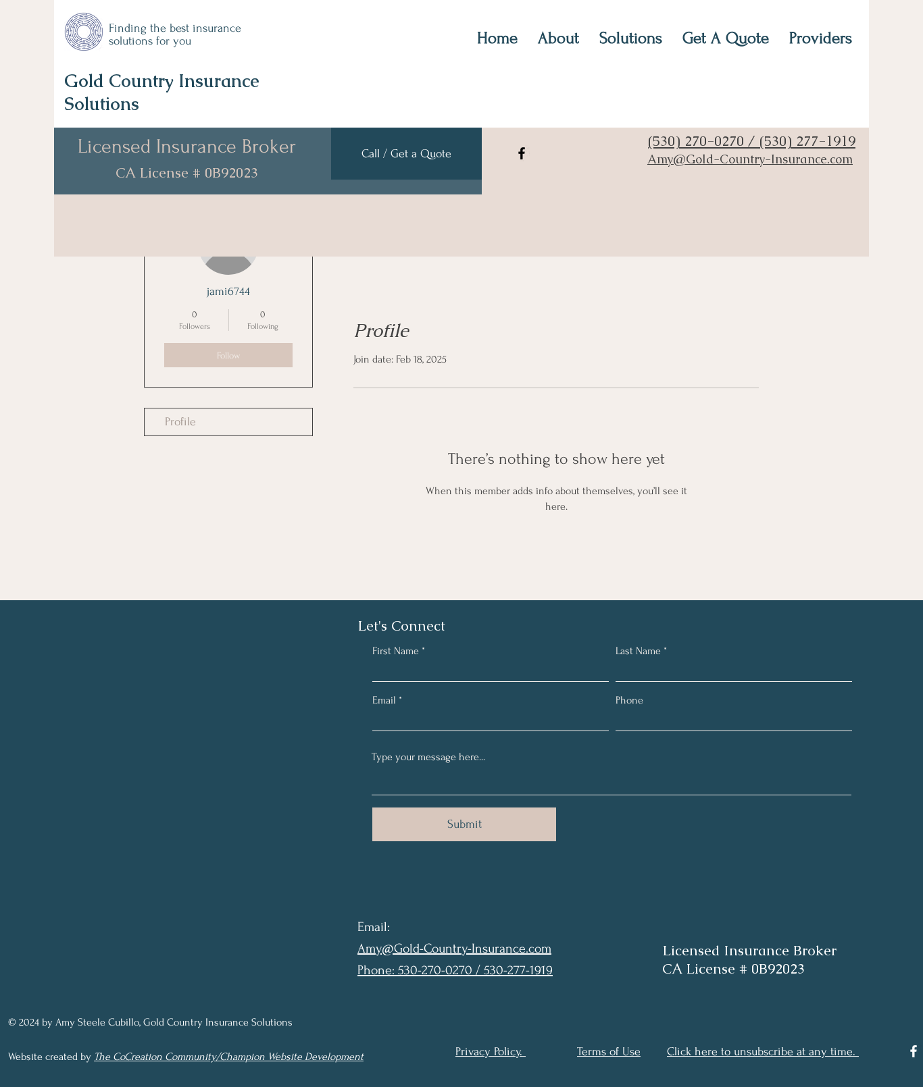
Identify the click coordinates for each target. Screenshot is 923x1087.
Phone (629, 700)
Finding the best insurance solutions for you (175, 34)
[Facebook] (522, 153)
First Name (395, 650)
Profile (180, 421)
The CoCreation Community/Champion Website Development (229, 1057)
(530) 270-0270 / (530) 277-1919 (751, 141)
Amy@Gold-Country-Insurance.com (750, 159)
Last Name (638, 650)
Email (384, 700)
